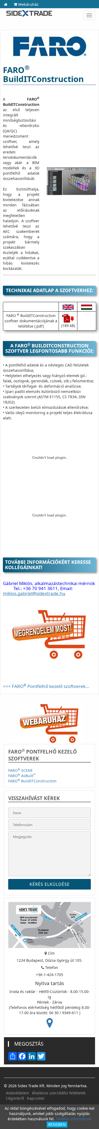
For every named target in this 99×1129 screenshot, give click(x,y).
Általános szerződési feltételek (59, 1092)
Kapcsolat (35, 1098)
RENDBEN (57, 1124)
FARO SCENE (20, 770)
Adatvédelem (17, 1092)
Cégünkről (15, 1098)
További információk (73, 1118)
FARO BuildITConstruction (32, 780)
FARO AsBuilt (22, 775)
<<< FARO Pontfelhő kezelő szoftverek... (46, 686)
